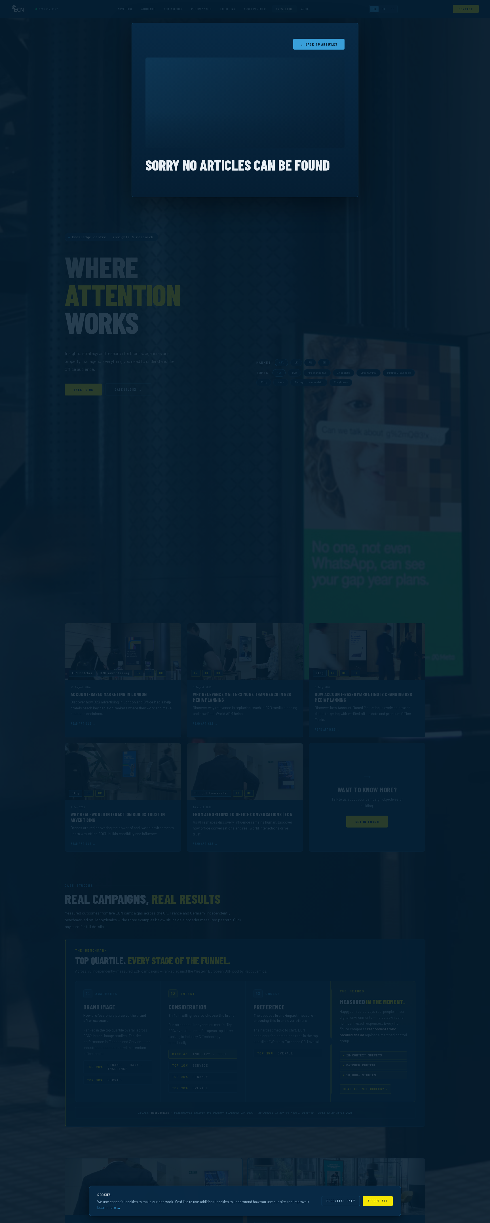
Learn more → (109, 1207)
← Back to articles (318, 44)
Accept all (378, 1201)
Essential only (340, 1201)
